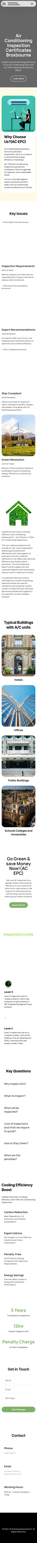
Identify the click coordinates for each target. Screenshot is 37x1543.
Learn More (18, 78)
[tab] (18, 1084)
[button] (18, 1084)
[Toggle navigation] (32, 4)
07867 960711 (10, 1453)
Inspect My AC (18, 905)
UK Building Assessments (14, 4)
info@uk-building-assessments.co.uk (12, 1472)
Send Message (18, 1409)
